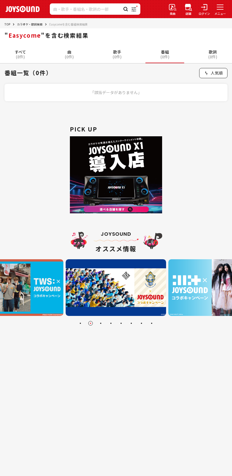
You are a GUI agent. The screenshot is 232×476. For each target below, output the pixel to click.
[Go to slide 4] (110, 323)
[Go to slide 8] (151, 323)
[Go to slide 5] (121, 323)
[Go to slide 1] (80, 323)
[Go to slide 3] (100, 323)
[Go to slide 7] (141, 323)
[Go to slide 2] (90, 323)
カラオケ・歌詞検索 (29, 24)
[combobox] (213, 73)
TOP (7, 24)
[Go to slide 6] (131, 323)
